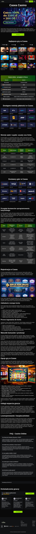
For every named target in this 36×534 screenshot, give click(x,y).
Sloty (30, 44)
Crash (22, 44)
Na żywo (13, 44)
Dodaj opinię (30, 493)
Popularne (4, 44)
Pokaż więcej (18, 511)
